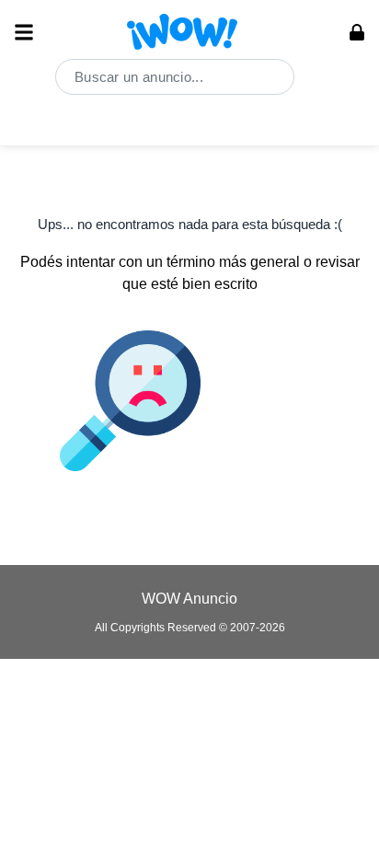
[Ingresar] (357, 32)
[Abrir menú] (24, 32)
